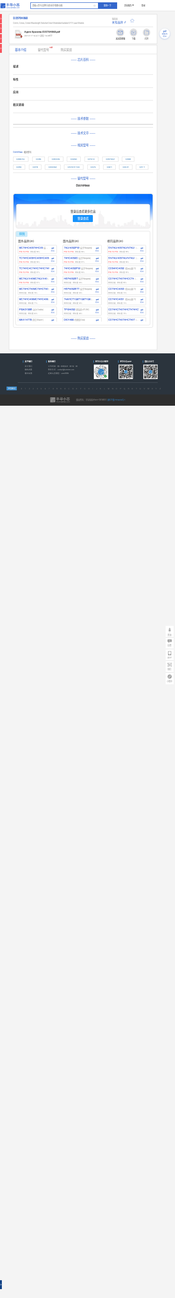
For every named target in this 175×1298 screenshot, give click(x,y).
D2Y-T (142, 166)
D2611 (109, 166)
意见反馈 (28, 373)
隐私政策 (28, 369)
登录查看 (83, 218)
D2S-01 (126, 166)
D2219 (35, 166)
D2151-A (91, 159)
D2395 (38, 159)
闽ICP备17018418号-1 (116, 399)
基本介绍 (20, 50)
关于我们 (28, 366)
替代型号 (45, 49)
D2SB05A (53, 166)
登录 (143, 5)
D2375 (93, 166)
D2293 (18, 166)
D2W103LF (110, 159)
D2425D (73, 159)
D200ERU (20, 159)
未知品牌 (117, 22)
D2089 (128, 159)
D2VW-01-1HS (74, 166)
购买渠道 (66, 50)
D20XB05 (56, 159)
